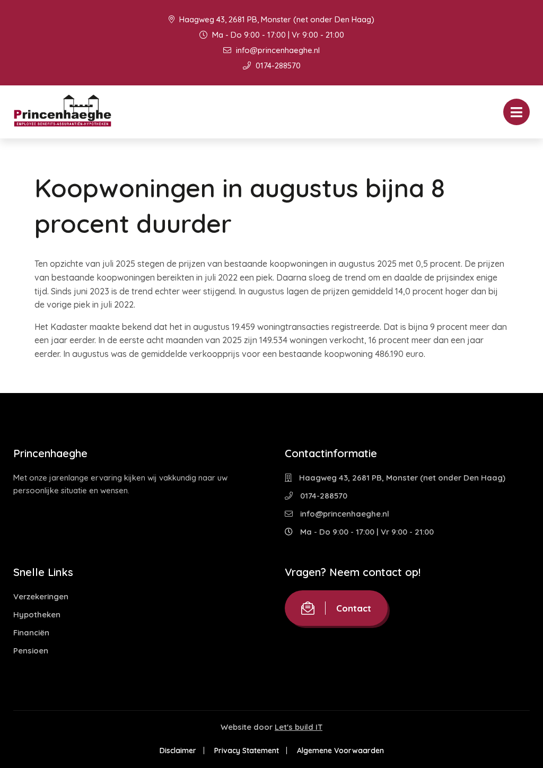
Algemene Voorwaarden (340, 750)
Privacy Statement (246, 750)
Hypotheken (36, 614)
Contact (353, 608)
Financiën (31, 632)
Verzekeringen (40, 596)
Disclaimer (178, 750)
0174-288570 (277, 65)
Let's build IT (298, 727)
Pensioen (30, 650)
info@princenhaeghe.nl (277, 50)
